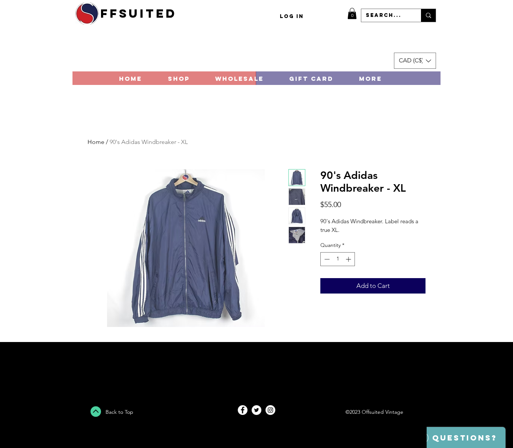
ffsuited (138, 13)
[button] (352, 13)
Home (96, 141)
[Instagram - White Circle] (270, 410)
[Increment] (349, 259)
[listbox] (415, 61)
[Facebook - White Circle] (242, 410)
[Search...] (428, 15)
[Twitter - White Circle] (256, 410)
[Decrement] (326, 259)
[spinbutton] (337, 259)
